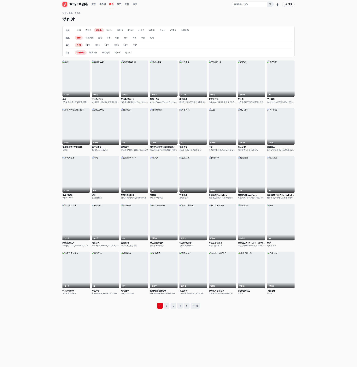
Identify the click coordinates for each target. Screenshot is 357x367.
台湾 (100, 37)
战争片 (141, 30)
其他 (152, 37)
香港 (109, 37)
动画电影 (185, 30)
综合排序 (81, 52)
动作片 (99, 30)
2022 (125, 45)
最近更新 (106, 52)
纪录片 (173, 30)
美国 (135, 37)
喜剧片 (120, 30)
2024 (106, 45)
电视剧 (102, 4)
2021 (135, 45)
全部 (79, 30)
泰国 (143, 37)
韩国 (117, 37)
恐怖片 (163, 30)
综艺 (119, 4)
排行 (135, 4)
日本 (126, 37)
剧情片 (88, 30)
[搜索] (270, 4)
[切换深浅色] (278, 4)
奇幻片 (152, 30)
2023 (116, 45)
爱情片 (131, 30)
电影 (111, 4)
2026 (87, 45)
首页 (94, 4)
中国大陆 (89, 37)
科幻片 (110, 30)
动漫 (127, 4)
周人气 (117, 52)
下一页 (195, 306)
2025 (97, 45)
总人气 (128, 52)
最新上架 (93, 52)
